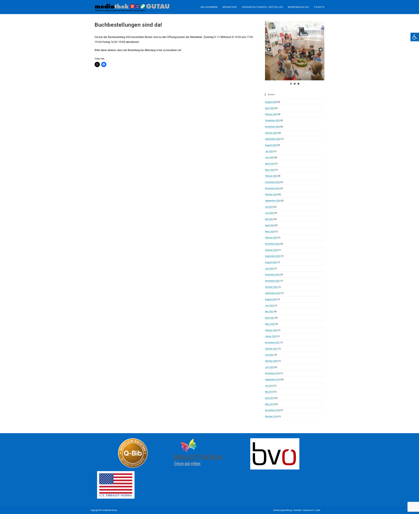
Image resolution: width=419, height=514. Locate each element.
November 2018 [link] (272, 410)
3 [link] (298, 84)
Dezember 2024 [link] (272, 182)
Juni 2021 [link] (269, 354)
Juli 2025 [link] (269, 151)
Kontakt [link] (297, 510)
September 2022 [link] (273, 293)
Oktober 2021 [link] (271, 348)
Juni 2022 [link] (269, 305)
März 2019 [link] (270, 404)
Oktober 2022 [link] (271, 287)
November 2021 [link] (272, 342)
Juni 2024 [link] (269, 213)
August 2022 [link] (271, 299)
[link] (414, 37)
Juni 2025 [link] (269, 157)
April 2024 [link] (269, 225)
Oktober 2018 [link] (271, 416)
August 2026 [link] (271, 102)
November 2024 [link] (272, 188)
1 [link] (291, 84)
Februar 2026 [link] (271, 114)
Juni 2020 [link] (269, 367)
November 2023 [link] (272, 244)
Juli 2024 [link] (269, 207)
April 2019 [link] (269, 398)
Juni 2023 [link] (269, 268)
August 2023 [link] (271, 262)
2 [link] (295, 84)
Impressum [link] (308, 510)
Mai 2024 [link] (269, 219)
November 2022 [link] (272, 281)
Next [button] (320, 49)
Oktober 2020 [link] (271, 361)
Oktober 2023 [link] (271, 250)
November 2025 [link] (272, 126)
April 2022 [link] (269, 317)
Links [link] (318, 510)
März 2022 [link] (270, 324)
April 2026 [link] (269, 108)
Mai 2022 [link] (269, 311)
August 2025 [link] (271, 145)
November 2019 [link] (272, 373)
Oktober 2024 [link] (271, 194)
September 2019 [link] (273, 379)
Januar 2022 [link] (270, 336)
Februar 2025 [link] (271, 176)
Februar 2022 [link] (271, 330)
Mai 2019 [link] (269, 391)
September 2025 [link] (273, 139)
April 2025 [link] (269, 163)
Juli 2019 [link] (269, 385)
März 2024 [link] (270, 231)
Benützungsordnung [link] (282, 510)
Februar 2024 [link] (271, 237)
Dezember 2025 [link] (272, 120)
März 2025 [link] (270, 170)
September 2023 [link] (273, 256)
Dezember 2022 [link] (272, 274)
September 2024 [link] (273, 200)
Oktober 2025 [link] (271, 133)
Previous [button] (269, 49)
